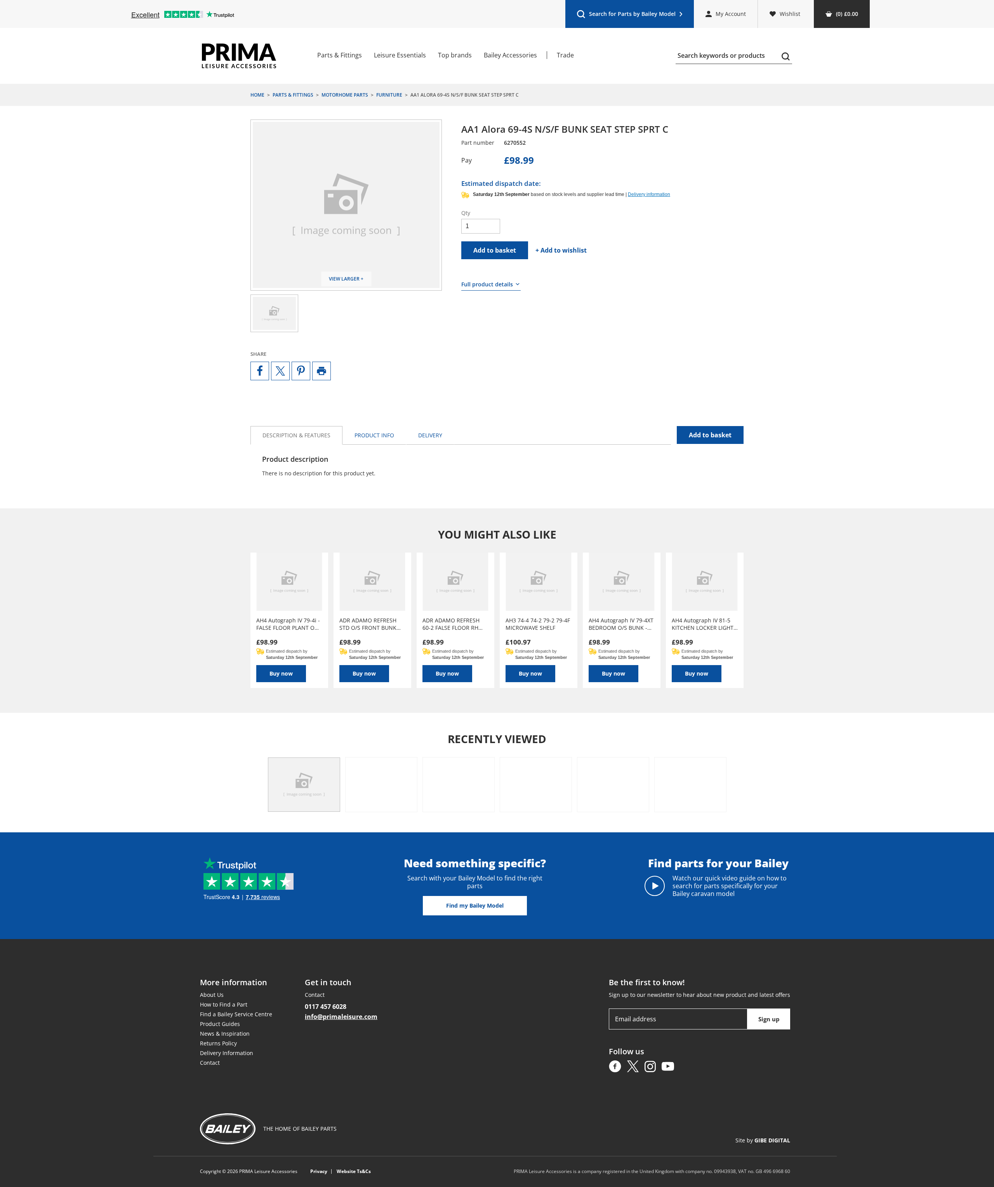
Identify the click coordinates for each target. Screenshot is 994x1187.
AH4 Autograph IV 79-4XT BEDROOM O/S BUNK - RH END (621, 624)
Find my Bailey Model (475, 905)
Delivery (430, 435)
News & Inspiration (225, 1033)
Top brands (455, 55)
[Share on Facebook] (259, 371)
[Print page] (321, 371)
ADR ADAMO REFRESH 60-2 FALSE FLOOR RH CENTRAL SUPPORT (451, 624)
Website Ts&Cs (354, 1171)
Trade (565, 55)
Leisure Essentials (400, 55)
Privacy (318, 1171)
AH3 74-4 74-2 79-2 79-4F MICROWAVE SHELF (538, 624)
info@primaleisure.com (341, 1017)
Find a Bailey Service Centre (236, 1014)
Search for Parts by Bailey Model (626, 15)
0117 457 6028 (325, 1006)
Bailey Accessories (510, 55)
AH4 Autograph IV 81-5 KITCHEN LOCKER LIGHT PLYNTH (702, 624)
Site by (762, 1140)
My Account (731, 13)
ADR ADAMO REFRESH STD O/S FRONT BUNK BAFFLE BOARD (367, 624)
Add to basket (494, 250)
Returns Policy (218, 1043)
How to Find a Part (223, 1004)
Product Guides (220, 1024)
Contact (210, 1062)
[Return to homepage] (239, 55)
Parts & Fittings (339, 55)
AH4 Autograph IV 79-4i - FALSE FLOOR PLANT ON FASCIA (288, 624)
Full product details (487, 284)
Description (296, 435)
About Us (212, 994)
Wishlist (790, 13)
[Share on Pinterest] (301, 371)
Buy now (281, 673)
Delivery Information (226, 1053)
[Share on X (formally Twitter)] (280, 371)
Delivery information (649, 194)
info (374, 435)
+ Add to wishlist (561, 250)
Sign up (769, 1019)
